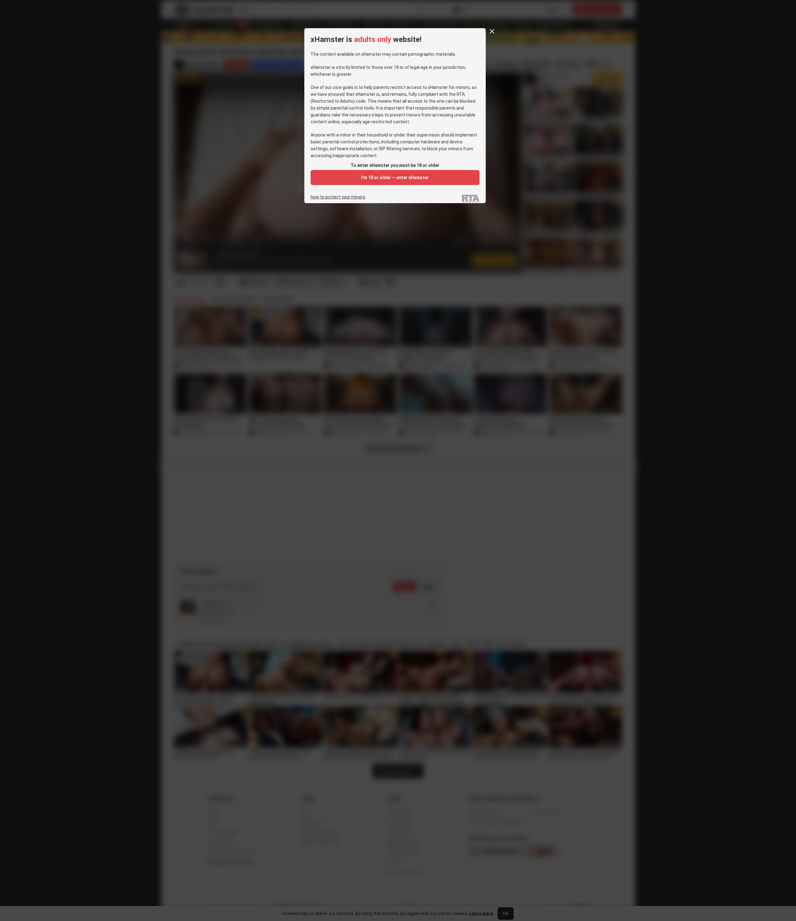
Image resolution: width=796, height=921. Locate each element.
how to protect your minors (338, 197)
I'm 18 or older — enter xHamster (395, 177)
